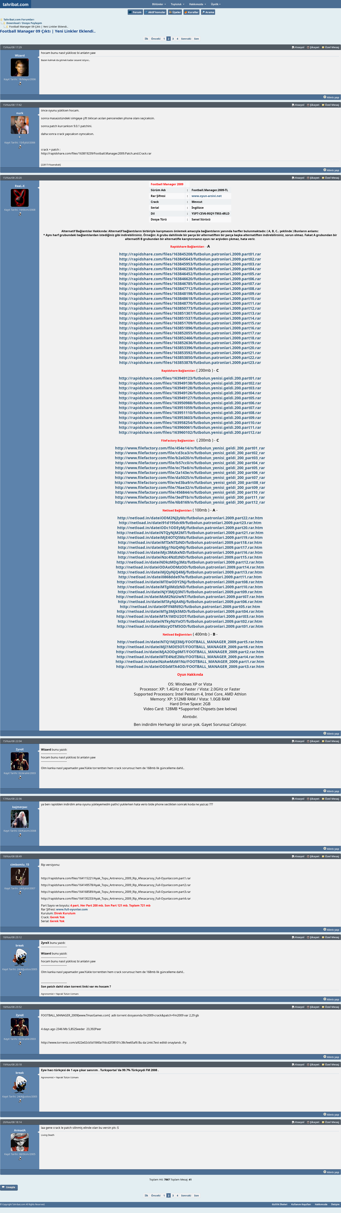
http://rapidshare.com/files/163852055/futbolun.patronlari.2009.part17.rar (190, 332)
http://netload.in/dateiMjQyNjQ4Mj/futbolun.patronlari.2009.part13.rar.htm (190, 572)
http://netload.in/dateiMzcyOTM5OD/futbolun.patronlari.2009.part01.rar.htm (190, 626)
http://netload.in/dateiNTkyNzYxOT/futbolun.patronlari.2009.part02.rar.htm (190, 621)
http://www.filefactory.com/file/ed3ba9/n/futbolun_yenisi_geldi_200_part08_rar (190, 482)
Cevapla (10, 1187)
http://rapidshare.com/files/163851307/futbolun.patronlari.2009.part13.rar (190, 313)
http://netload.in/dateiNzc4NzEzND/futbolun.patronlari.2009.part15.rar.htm (190, 557)
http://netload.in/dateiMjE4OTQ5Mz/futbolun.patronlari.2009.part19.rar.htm (190, 537)
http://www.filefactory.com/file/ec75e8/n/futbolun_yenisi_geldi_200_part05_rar (190, 467)
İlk (146, 38)
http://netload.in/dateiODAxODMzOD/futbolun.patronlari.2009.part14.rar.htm (190, 567)
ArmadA (20, 1130)
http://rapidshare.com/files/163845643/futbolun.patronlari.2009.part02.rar (190, 259)
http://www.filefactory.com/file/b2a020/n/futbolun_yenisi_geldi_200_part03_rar (190, 457)
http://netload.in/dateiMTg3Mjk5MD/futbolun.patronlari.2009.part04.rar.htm (190, 611)
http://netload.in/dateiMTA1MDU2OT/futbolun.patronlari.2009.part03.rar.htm (190, 616)
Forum (137, 12)
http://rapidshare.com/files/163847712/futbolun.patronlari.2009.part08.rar (190, 288)
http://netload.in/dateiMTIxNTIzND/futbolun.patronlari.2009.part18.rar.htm (190, 542)
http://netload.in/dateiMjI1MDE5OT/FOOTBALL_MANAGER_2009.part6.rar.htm (190, 646)
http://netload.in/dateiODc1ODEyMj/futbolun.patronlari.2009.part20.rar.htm (190, 527)
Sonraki (186, 38)
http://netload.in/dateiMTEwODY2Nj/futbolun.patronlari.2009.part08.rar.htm (190, 581)
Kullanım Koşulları (301, 1204)
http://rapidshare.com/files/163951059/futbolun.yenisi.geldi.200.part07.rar (190, 407)
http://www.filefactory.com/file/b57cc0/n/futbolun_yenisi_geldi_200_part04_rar (190, 462)
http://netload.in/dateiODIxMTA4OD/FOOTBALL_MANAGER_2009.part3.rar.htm (190, 666)
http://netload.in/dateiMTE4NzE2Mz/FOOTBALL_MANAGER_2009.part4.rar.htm (190, 656)
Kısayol (299, 47)
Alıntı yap (332, 97)
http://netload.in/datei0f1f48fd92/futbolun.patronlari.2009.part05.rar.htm (190, 606)
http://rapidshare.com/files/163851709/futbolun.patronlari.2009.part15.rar (190, 323)
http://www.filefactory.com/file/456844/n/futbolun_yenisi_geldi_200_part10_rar (190, 492)
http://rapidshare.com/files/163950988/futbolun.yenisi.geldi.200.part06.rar (190, 402)
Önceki (155, 38)
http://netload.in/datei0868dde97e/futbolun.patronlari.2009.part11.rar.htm (190, 576)
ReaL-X (20, 186)
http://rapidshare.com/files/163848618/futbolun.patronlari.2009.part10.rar (190, 298)
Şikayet (314, 47)
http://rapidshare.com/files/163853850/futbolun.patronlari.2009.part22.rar (190, 357)
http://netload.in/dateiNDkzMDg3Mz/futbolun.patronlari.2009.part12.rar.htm (190, 562)
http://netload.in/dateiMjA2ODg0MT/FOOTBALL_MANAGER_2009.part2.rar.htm (190, 651)
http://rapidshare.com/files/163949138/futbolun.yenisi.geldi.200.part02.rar (190, 383)
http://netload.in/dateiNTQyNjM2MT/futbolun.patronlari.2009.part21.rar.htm (190, 532)
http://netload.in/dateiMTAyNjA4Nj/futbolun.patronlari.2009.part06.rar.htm (190, 601)
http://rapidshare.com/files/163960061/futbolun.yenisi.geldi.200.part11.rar (190, 427)
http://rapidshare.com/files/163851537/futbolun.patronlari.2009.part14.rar (190, 318)
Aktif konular (157, 12)
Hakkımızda (321, 1204)
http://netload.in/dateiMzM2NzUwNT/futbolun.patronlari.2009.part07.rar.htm (190, 596)
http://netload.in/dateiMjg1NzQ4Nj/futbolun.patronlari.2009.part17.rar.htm (190, 547)
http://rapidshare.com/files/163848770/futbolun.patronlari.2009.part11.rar (190, 303)
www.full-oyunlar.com (72, 909)
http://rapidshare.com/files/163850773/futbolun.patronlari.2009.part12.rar (190, 308)
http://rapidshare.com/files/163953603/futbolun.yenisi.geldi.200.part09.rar (190, 417)
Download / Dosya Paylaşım (24, 23)
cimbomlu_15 (19, 865)
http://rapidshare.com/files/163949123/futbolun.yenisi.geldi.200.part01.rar (190, 378)
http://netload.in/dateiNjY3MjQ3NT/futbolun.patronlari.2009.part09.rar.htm (190, 591)
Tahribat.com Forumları (19, 19)
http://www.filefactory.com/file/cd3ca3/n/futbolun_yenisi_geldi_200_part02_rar (190, 452)
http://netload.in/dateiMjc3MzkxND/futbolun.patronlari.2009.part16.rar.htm (190, 552)
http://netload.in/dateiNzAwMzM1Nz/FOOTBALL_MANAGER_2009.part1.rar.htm (190, 661)
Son (196, 38)
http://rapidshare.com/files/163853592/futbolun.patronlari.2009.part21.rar (190, 352)
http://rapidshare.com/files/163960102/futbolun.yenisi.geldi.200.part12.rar (190, 432)
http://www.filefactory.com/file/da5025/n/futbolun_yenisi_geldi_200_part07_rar (190, 477)
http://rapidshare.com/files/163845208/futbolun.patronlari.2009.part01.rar (190, 254)
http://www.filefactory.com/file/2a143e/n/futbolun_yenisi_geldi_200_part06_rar (190, 472)
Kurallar (193, 12)
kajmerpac (19, 807)
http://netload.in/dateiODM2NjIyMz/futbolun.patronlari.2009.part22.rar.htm (190, 517)
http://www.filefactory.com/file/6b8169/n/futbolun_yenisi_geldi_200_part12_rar (190, 502)
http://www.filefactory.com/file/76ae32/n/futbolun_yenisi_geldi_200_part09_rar (190, 487)
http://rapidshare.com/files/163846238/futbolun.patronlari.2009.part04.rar (190, 268)
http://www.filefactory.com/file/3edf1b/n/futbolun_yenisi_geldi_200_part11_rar (190, 497)
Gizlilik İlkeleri (279, 1204)
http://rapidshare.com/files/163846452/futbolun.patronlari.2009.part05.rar (190, 273)
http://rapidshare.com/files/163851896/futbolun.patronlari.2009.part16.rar (190, 327)
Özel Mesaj (332, 47)
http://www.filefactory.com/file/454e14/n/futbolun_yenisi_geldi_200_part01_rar (190, 447)
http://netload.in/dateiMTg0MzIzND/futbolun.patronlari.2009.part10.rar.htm (190, 586)
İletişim (335, 1204)
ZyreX (20, 749)
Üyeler (176, 12)
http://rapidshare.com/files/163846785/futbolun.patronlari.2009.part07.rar (190, 283)
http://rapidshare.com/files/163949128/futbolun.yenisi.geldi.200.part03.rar (190, 387)
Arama (209, 12)
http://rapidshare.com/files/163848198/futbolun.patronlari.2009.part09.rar (190, 293)
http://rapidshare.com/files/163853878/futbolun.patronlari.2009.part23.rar (190, 362)
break (20, 945)
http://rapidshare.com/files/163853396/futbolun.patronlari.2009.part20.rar (190, 347)
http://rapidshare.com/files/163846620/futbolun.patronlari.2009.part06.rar (190, 278)
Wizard (20, 55)
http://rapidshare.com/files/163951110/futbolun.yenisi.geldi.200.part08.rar (190, 412)
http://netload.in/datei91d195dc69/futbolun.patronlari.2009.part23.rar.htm (190, 522)
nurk (19, 113)
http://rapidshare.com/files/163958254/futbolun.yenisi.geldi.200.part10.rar (190, 422)
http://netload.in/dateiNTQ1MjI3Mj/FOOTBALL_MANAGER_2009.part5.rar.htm (190, 641)
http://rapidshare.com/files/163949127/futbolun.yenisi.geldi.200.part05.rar (190, 397)
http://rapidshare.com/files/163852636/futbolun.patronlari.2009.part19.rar (190, 342)
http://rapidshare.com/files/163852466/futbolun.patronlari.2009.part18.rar (190, 337)
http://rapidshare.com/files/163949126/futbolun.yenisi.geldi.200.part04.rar (190, 392)
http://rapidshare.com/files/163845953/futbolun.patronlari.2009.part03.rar (190, 263)
